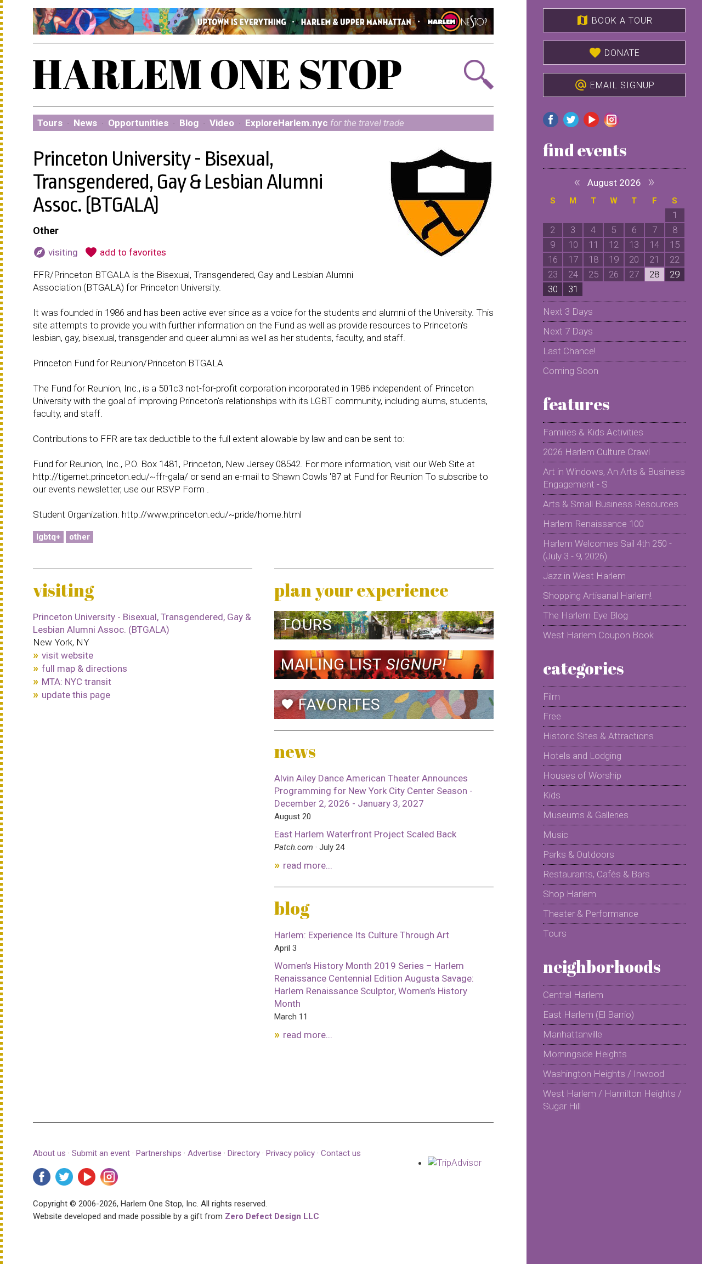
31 (573, 289)
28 (654, 274)
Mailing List (363, 664)
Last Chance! (569, 350)
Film (551, 696)
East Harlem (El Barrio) (588, 1014)
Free (552, 716)
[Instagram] (109, 1177)
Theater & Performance (590, 913)
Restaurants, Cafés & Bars (596, 874)
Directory (244, 1153)
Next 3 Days (568, 311)
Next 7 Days (568, 331)
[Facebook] (41, 1177)
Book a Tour (614, 20)
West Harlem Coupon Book (598, 635)
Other (79, 537)
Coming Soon (570, 370)
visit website (67, 655)
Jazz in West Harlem (584, 575)
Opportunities (138, 122)
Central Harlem (573, 994)
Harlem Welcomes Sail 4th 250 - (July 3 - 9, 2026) (607, 550)
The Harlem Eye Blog (585, 615)
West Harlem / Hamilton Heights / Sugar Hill (612, 1100)
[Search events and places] (459, 74)
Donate (614, 52)
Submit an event (101, 1153)
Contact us (341, 1153)
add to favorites (125, 252)
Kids (552, 795)
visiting (55, 252)
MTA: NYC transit (76, 681)
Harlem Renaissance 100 (593, 523)
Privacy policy (290, 1153)
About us (49, 1153)
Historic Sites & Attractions (598, 735)
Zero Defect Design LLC (272, 1216)
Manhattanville (572, 1034)
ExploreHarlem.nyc (324, 122)
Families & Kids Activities (593, 432)
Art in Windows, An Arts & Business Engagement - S (614, 478)
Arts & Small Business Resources (610, 503)
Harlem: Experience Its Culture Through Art (361, 934)
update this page (76, 694)
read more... (307, 865)
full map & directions (84, 668)
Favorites (331, 704)
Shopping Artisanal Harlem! (597, 595)
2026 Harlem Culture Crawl (596, 451)
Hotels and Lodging (582, 755)
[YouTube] (86, 1177)
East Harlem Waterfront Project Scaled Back (365, 834)
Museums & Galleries (586, 814)
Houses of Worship (582, 775)
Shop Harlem (569, 893)
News (85, 122)
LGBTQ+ (48, 537)
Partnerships (160, 1153)
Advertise (205, 1153)
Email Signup (614, 85)
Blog (189, 122)
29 (675, 274)
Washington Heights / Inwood (603, 1073)
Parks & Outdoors (578, 854)
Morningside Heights (585, 1053)
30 (553, 289)
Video (222, 122)
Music (555, 834)
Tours (50, 122)
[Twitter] (64, 1177)
